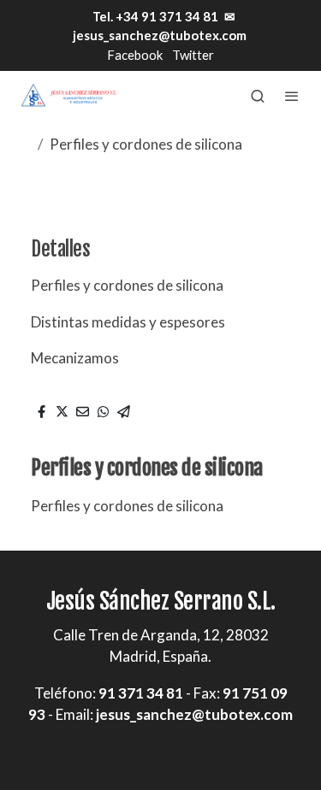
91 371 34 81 (140, 693)
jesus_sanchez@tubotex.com (160, 35)
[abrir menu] (291, 95)
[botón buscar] (257, 95)
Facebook (135, 54)
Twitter (193, 54)
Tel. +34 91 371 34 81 (154, 16)
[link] (68, 95)
